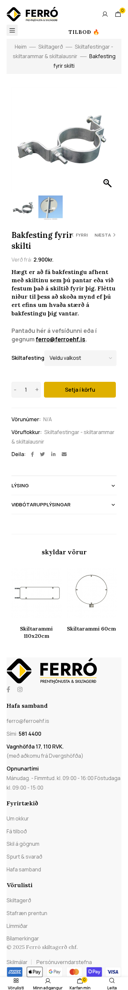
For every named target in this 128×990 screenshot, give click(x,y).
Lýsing (20, 485)
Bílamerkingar (23, 938)
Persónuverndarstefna (64, 962)
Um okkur (18, 818)
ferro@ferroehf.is (60, 339)
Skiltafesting (27, 357)
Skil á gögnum (23, 843)
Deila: (18, 454)
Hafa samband (24, 869)
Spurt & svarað (24, 856)
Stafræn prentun (27, 913)
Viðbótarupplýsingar (41, 504)
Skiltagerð (50, 46)
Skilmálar (17, 962)
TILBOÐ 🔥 (84, 32)
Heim (21, 46)
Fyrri (82, 235)
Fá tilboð (17, 831)
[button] (108, 143)
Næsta (103, 235)
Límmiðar (17, 926)
